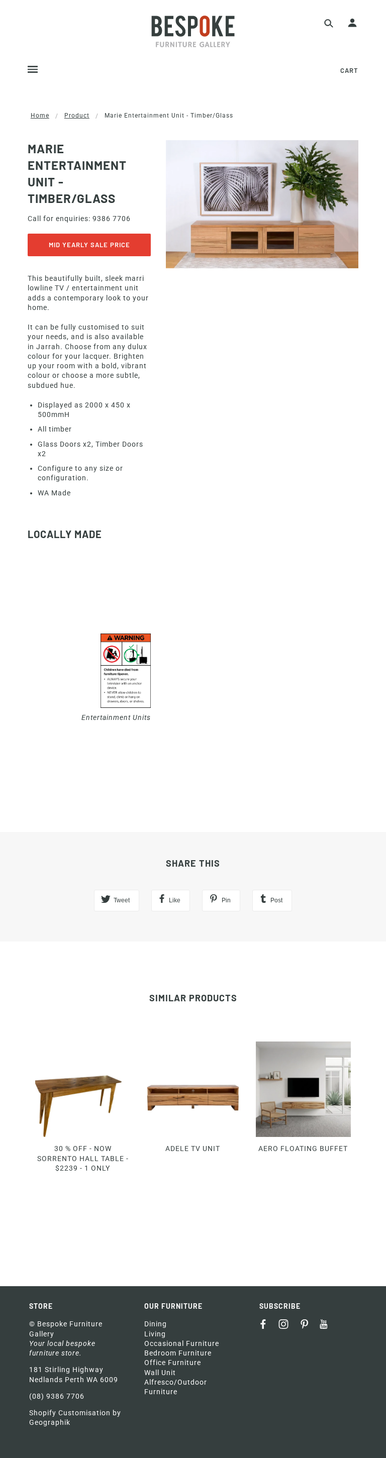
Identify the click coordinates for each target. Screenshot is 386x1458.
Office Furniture (172, 1363)
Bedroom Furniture (178, 1353)
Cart (349, 70)
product (76, 115)
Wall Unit (160, 1373)
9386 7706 (111, 219)
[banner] (193, 31)
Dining (155, 1324)
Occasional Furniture (181, 1343)
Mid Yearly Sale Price (89, 245)
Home (40, 115)
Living (155, 1334)
